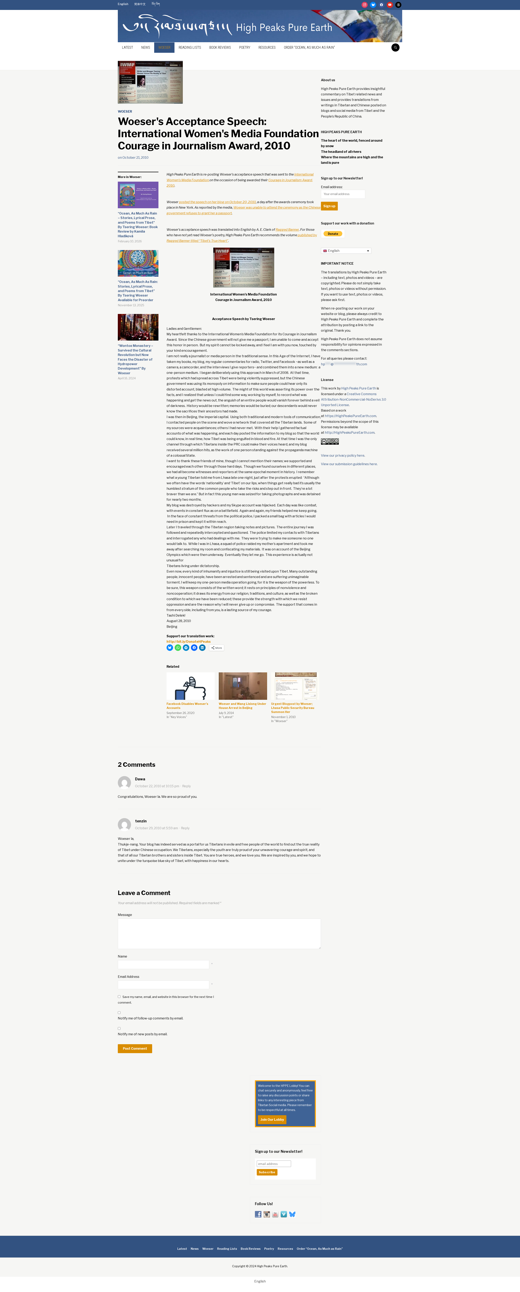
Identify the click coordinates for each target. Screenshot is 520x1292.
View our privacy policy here (342, 455)
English (123, 4)
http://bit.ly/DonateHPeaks (189, 642)
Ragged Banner (287, 230)
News (145, 47)
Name (122, 956)
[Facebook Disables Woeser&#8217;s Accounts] (191, 686)
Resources (267, 47)
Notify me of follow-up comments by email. (150, 1018)
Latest (127, 47)
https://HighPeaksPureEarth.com (350, 416)
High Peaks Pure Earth (358, 388)
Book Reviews (220, 47)
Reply (186, 786)
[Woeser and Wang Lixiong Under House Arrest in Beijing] (243, 686)
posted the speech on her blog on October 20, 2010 (217, 202)
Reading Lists (190, 47)
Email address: (332, 187)
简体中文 (140, 4)
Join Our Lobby (272, 1120)
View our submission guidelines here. (349, 464)
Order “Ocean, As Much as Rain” (309, 47)
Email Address (128, 977)
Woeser (164, 47)
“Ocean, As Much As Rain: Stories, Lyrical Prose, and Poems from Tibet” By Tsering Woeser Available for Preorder (138, 291)
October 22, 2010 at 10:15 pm (157, 786)
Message (125, 915)
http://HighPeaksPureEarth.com (350, 433)
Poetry (244, 47)
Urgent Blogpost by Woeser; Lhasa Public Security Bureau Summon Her (292, 708)
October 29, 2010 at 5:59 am (156, 828)
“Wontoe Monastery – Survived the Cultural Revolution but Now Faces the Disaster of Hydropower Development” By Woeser (135, 359)
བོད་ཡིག (156, 4)
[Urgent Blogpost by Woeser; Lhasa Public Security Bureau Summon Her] (295, 686)
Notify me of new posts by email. (142, 1034)
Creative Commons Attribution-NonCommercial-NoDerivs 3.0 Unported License (353, 399)
